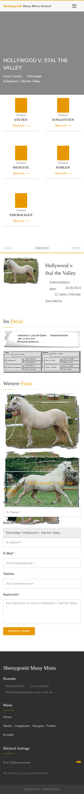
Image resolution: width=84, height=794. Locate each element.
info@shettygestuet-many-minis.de (29, 692)
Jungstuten (22, 726)
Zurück (8, 248)
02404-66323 (14, 686)
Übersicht (42, 248)
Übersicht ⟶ (21, 125)
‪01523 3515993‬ (39, 686)
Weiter (76, 248)
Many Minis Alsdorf (27, 6)
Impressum (32, 789)
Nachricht (11, 594)
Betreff (9, 523)
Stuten (7, 726)
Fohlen (51, 726)
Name (8, 502)
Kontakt (8, 734)
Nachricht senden (19, 631)
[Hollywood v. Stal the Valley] (21, 270)
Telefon (8, 574)
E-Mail (9, 553)
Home (7, 717)
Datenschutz (50, 789)
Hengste (38, 726)
